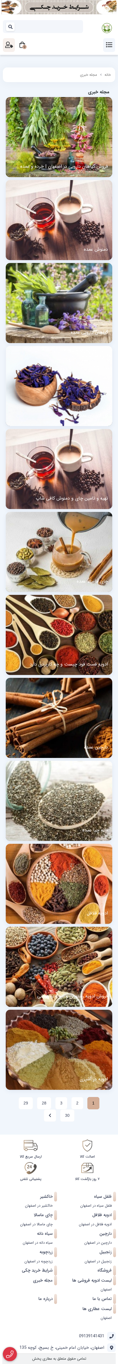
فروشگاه (104, 1270)
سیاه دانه (45, 1233)
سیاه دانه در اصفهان (38, 1243)
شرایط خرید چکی (37, 1270)
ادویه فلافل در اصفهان (95, 1224)
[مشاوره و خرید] (10, 1354)
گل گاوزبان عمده (93, 415)
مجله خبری (88, 75)
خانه (108, 75)
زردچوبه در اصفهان (38, 1261)
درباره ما (45, 1298)
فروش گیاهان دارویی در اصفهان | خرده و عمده (64, 166)
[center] (10, 26)
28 (44, 1103)
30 (67, 1115)
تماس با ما (102, 1298)
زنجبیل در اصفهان (98, 1261)
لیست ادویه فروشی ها (92, 1280)
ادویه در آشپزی (94, 1079)
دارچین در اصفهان (98, 1243)
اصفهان (106, 1289)
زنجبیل (105, 1252)
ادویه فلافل (97, 913)
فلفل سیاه (103, 1196)
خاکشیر (46, 1196)
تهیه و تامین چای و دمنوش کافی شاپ (72, 498)
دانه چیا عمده (95, 830)
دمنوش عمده (96, 249)
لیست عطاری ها (97, 1308)
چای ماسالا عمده (92, 581)
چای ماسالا (43, 1215)
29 (25, 1103)
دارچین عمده (96, 747)
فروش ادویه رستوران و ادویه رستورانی (72, 996)
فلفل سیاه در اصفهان (96, 1206)
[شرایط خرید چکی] (59, 7)
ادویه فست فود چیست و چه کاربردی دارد (69, 664)
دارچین (105, 1233)
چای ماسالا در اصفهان (36, 1224)
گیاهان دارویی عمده (89, 332)
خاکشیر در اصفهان (39, 1206)
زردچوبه (46, 1252)
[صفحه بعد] (50, 1115)
